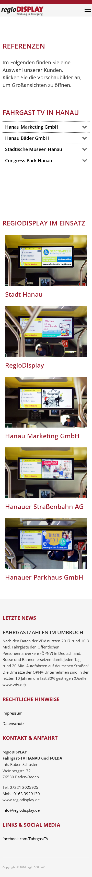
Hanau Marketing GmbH (42, 435)
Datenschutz (13, 723)
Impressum (12, 713)
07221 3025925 (24, 787)
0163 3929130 (27, 793)
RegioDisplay (24, 365)
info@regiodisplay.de (21, 810)
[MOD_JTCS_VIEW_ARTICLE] (46, 260)
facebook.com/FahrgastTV (25, 838)
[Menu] (88, 11)
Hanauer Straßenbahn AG (44, 506)
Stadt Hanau (24, 294)
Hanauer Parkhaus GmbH (44, 577)
